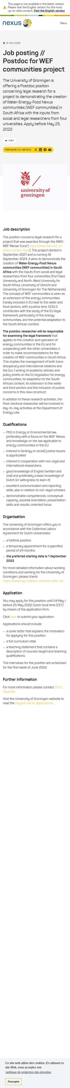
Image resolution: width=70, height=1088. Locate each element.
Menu (63, 23)
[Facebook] (45, 149)
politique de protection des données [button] (28, 1072)
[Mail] (49, 149)
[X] (35, 149)
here (13, 617)
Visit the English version (49, 10)
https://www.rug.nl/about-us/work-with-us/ (33, 581)
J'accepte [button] (13, 1081)
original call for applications (34, 703)
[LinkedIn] (40, 149)
